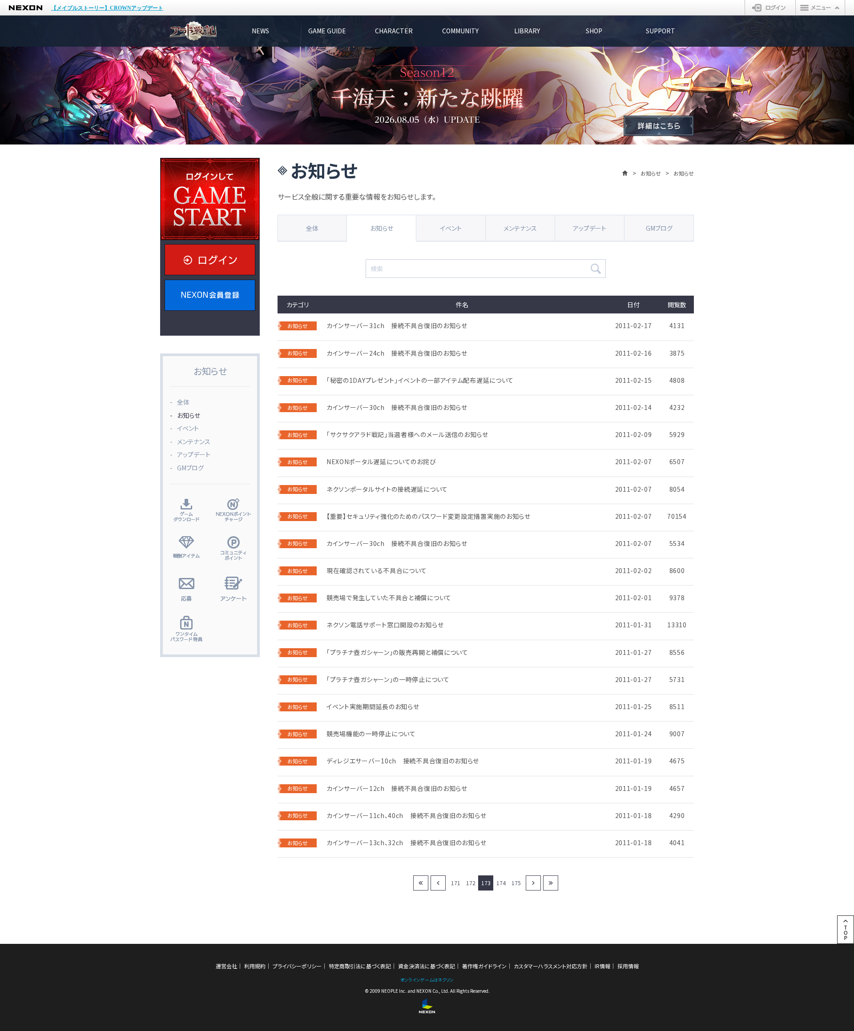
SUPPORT (660, 30)
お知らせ (650, 173)
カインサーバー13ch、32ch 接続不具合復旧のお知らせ (406, 842)
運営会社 (226, 966)
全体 (312, 228)
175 (516, 883)
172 (470, 883)
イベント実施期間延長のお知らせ (372, 706)
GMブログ (659, 228)
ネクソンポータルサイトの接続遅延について (387, 489)
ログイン (770, 7)
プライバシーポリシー (297, 966)
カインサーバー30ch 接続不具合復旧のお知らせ (396, 407)
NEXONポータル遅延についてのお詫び (381, 461)
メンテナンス (520, 228)
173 (486, 883)
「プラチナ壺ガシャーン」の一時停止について (388, 679)
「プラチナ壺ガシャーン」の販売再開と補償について (397, 652)
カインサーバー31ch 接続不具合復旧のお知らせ (396, 325)
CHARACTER (394, 30)
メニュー (820, 7)
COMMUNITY (460, 30)
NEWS (260, 30)
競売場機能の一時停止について (371, 734)
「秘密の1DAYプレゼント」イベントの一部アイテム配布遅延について (420, 380)
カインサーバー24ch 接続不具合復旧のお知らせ (396, 353)
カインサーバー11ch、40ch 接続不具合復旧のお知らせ (406, 815)
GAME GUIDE (327, 30)
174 (501, 883)
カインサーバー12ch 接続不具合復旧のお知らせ (396, 788)
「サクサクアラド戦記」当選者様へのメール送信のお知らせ (407, 434)
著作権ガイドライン (484, 966)
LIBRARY (527, 30)
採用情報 (628, 966)
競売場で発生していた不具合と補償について (388, 598)
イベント (451, 228)
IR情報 (602, 966)
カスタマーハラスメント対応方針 (551, 966)
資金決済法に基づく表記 (426, 966)
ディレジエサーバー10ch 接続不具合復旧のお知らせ (402, 761)
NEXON (25, 8)
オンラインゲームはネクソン (427, 979)
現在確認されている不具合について (376, 570)
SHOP (594, 30)
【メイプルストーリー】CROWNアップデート (107, 8)
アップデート (589, 228)
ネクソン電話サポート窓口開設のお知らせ (384, 625)
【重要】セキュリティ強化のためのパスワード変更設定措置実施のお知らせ (428, 516)
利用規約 (255, 966)
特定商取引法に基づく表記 (360, 966)
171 (455, 883)
